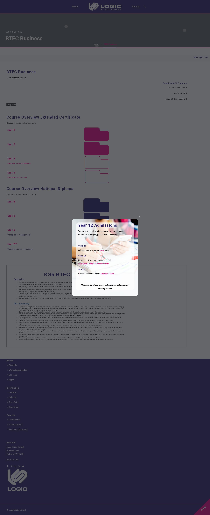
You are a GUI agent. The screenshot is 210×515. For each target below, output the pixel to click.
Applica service (107, 274)
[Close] (139, 216)
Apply (101, 250)
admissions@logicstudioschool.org (93, 264)
